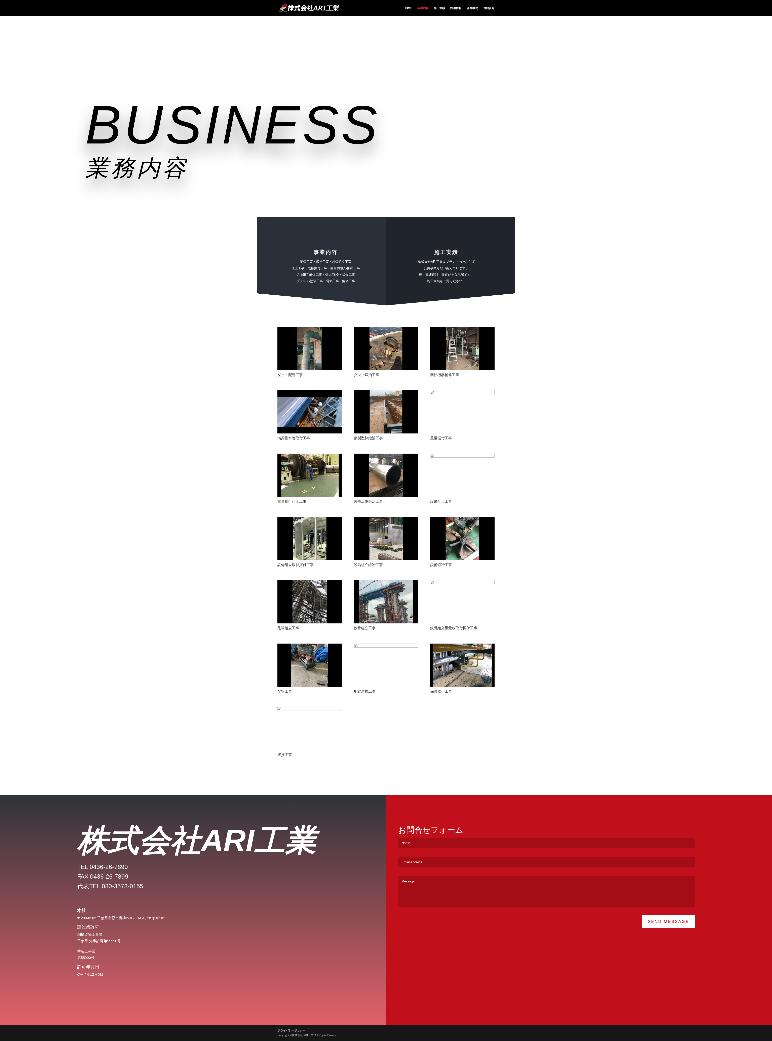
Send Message (668, 921)
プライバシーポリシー (291, 1030)
